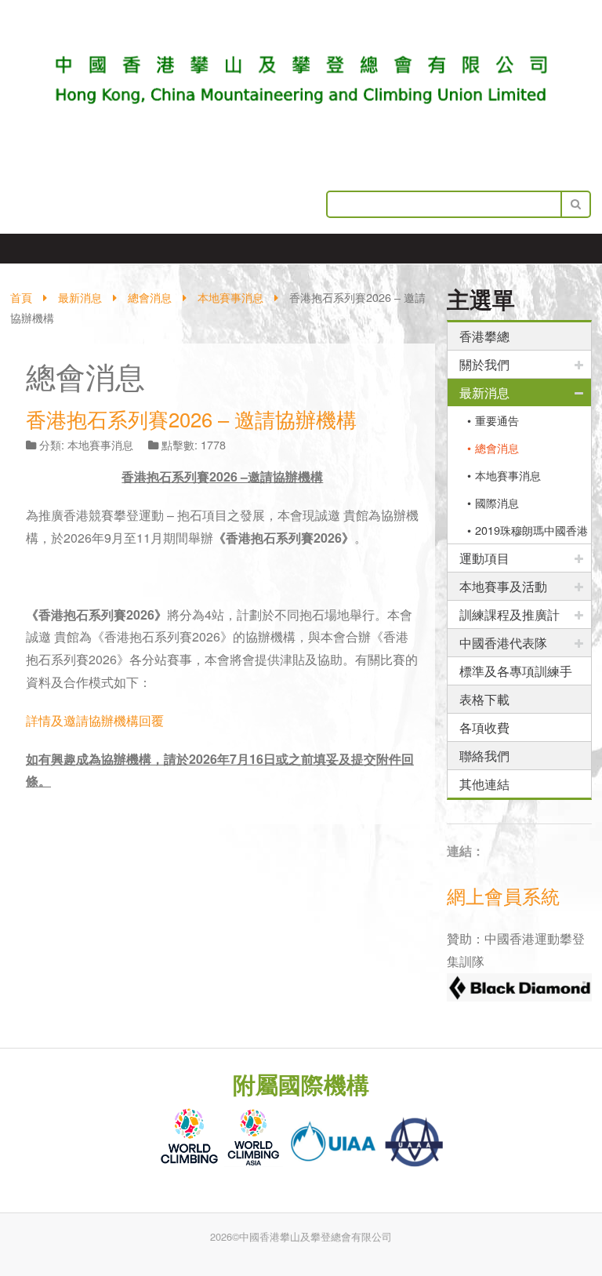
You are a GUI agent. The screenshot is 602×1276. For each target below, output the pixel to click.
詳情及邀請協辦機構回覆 (95, 720)
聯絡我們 (484, 756)
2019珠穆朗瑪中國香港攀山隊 (525, 532)
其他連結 (484, 784)
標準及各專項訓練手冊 (515, 673)
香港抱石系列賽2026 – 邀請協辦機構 (191, 419)
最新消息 (484, 393)
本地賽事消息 (508, 475)
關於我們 (484, 364)
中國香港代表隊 (503, 643)
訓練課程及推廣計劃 (509, 616)
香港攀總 (484, 336)
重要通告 (497, 420)
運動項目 (484, 558)
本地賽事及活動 (503, 586)
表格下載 (484, 699)
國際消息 (497, 502)
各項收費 (484, 727)
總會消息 (497, 447)
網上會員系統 (503, 895)
